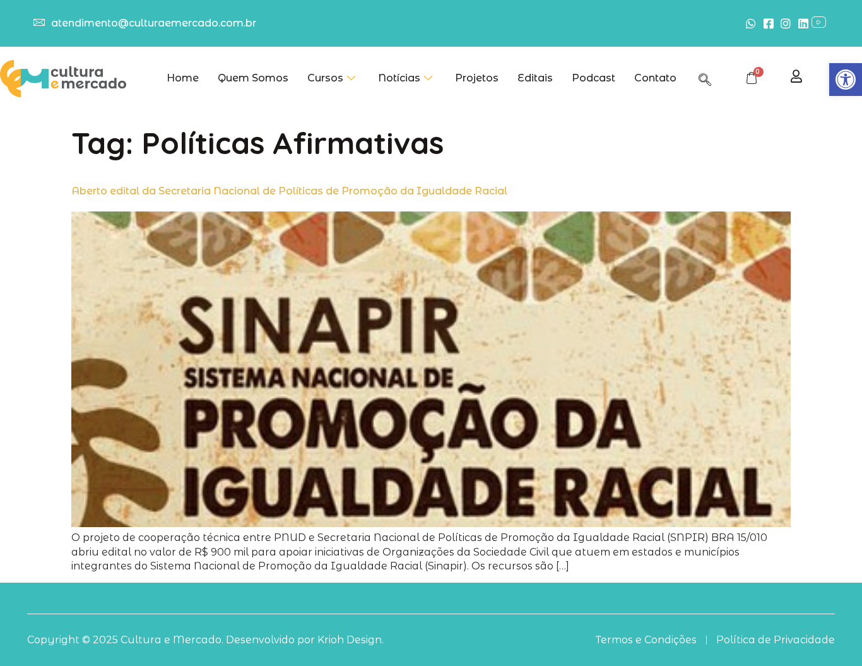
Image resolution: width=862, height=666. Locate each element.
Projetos (477, 78)
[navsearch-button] (704, 77)
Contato (655, 78)
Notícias (399, 78)
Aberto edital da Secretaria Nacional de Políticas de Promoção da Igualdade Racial (289, 191)
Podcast (593, 78)
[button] (845, 79)
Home (183, 78)
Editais (535, 78)
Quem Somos (253, 78)
